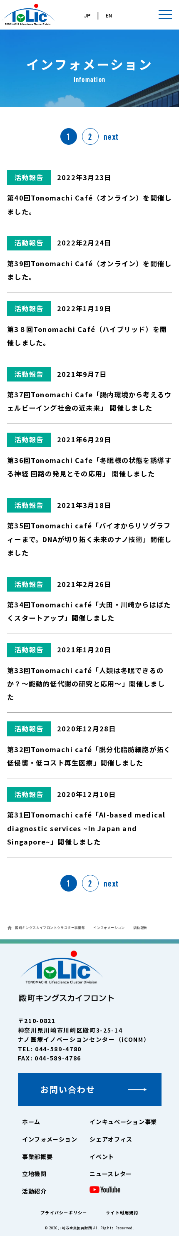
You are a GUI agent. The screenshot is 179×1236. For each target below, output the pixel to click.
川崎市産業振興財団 (75, 1228)
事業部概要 (37, 1156)
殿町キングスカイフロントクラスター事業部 (50, 927)
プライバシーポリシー (63, 1212)
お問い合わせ (67, 1089)
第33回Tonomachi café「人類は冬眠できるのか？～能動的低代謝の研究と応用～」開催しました (86, 683)
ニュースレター (111, 1173)
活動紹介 (34, 1191)
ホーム (31, 1121)
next (111, 136)
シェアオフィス (111, 1139)
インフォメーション (109, 927)
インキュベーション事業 (123, 1121)
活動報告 (29, 177)
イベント (102, 1156)
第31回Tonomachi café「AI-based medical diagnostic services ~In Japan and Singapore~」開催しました (86, 828)
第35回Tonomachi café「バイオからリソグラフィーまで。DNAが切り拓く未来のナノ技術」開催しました (89, 538)
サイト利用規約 (122, 1212)
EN (109, 15)
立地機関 (34, 1173)
